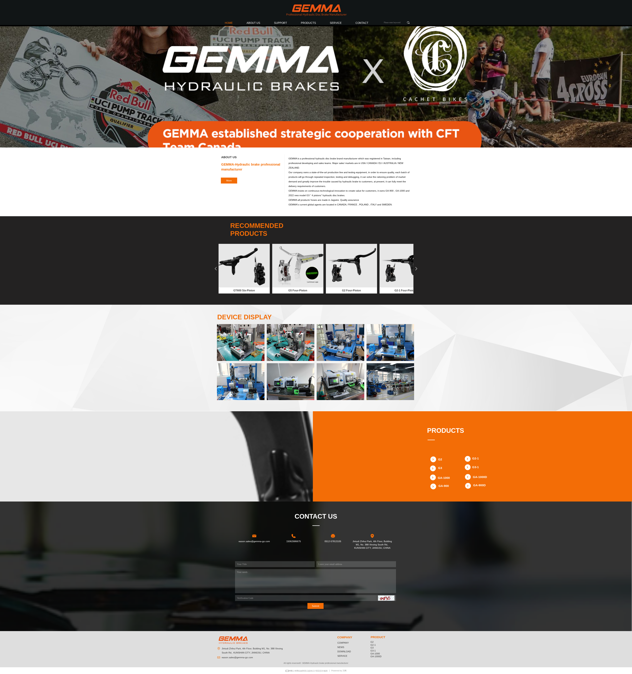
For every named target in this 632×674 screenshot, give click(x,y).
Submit (315, 606)
